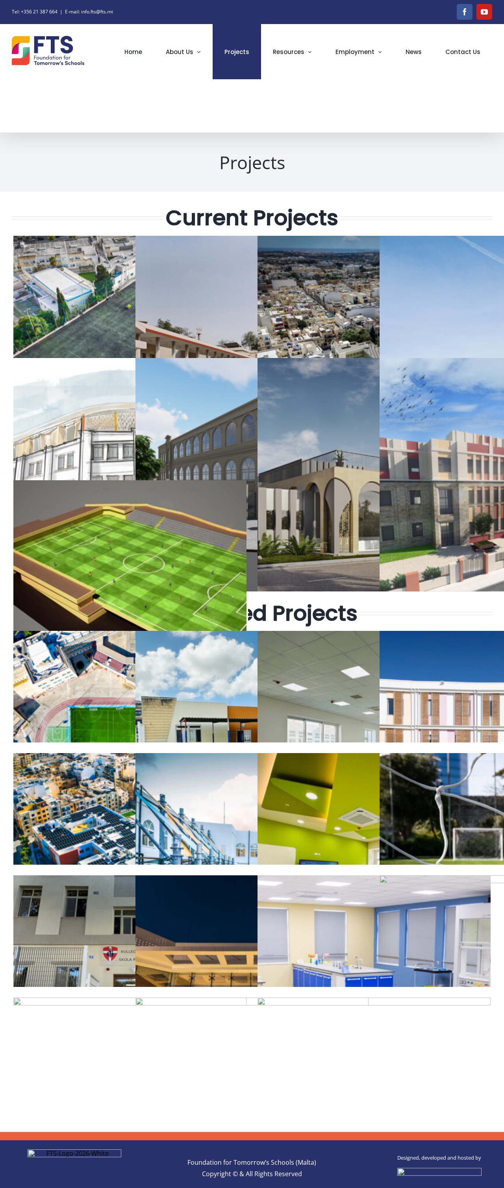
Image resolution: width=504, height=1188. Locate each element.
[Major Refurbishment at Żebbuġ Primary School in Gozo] (252, 352)
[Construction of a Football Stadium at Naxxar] (129, 597)
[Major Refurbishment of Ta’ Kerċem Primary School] (252, 474)
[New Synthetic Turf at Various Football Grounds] (129, 352)
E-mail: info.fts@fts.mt (89, 11)
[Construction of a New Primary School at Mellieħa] (129, 474)
